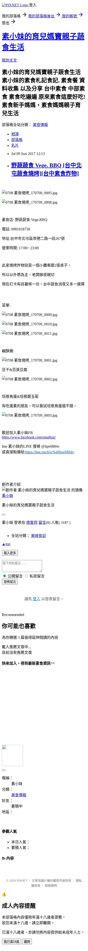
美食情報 (40, 125)
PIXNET (22, 880)
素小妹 (7, 496)
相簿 (15, 134)
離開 (27, 941)
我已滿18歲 (11, 941)
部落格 (17, 140)
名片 (15, 145)
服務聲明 (51, 885)
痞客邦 (32, 523)
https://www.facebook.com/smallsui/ (29, 437)
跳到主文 (9, 60)
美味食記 (38, 536)
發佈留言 (10, 582)
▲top (6, 544)
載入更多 (10, 553)
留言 (42, 523)
